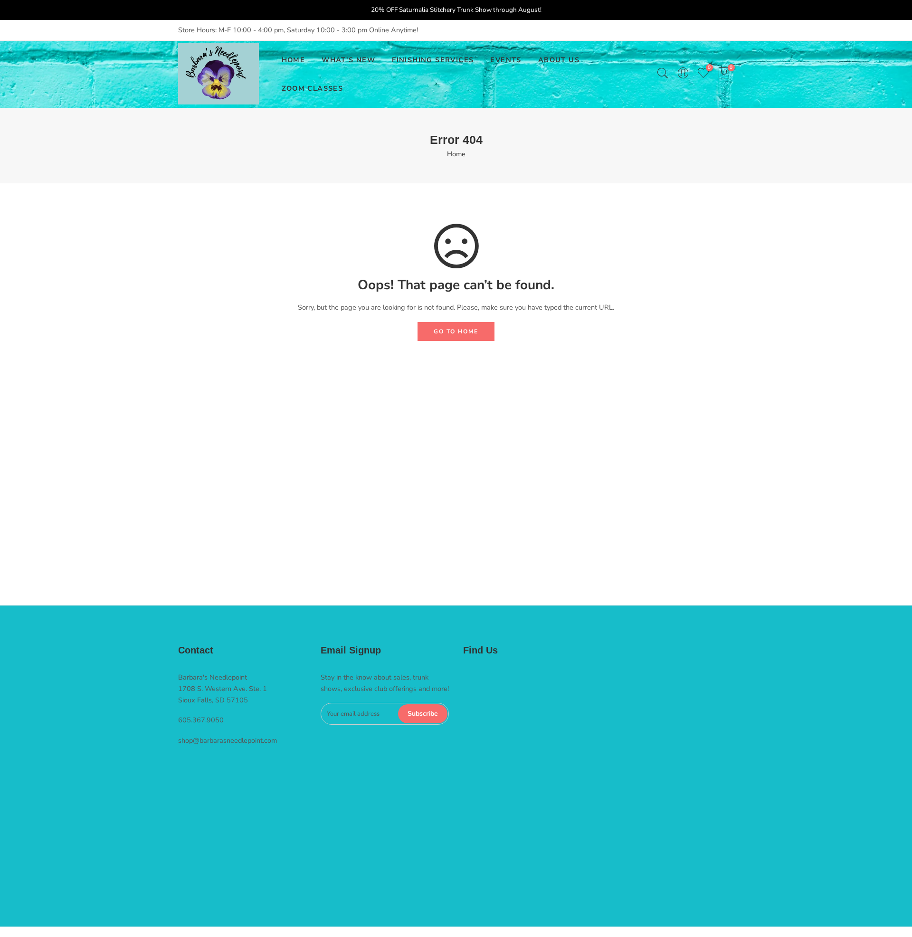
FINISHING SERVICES (433, 60)
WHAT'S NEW (348, 60)
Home (456, 154)
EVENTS (505, 60)
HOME (293, 60)
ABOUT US (559, 60)
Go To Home (456, 331)
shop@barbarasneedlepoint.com (227, 740)
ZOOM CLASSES (312, 88)
